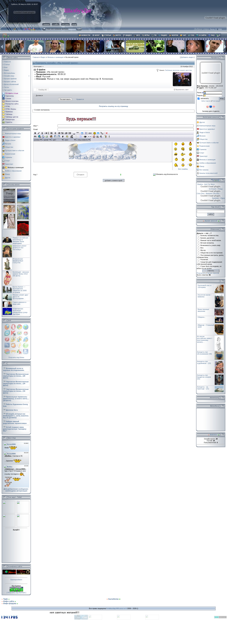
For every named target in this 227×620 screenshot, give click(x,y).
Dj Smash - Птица (212, 189)
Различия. (204, 259)
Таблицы (8, 114)
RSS (220, 29)
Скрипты (8, 122)
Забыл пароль (205, 101)
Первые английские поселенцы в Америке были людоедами (20, 240)
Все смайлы (183, 169)
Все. (202, 248)
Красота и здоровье (12, 137)
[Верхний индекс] (77, 133)
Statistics (213, 435)
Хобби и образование (13, 171)
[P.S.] (35, 136)
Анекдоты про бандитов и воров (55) (204, 377)
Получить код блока (16, 357)
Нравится (80, 99)
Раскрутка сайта (11, 104)
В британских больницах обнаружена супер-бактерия (20, 311)
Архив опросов (213, 273)
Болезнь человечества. (209, 235)
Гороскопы (9, 96)
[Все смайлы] (94, 133)
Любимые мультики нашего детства (178, 70)
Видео (43, 57)
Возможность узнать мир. (210, 245)
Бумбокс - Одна (214, 198)
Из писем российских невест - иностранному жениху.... (205, 339)
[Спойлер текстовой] (76, 136)
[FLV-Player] (97, 136)
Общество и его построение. (211, 253)
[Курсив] (38, 133)
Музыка (8, 144)
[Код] (63, 136)
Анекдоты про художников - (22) (204, 362)
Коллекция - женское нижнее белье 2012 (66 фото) (21, 274)
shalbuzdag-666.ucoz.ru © (117, 608)
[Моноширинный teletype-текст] (85, 136)
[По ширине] (62, 133)
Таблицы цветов (11, 117)
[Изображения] (182, 79)
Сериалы (8, 157)
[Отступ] (66, 133)
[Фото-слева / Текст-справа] (55, 136)
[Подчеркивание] (42, 133)
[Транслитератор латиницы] (101, 133)
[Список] (86, 133)
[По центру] (55, 133)
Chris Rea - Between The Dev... (212, 193)
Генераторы (10, 119)
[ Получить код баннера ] (16, 592)
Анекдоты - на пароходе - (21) (203, 388)
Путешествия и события (14, 150)
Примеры (9, 112)
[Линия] (89, 136)
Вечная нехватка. (207, 243)
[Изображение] (46, 136)
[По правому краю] (59, 133)
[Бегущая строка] (46, 133)
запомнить (204, 98)
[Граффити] (105, 136)
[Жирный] (35, 133)
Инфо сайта (8, 601)
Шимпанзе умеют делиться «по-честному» (19, 247)
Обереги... (202, 317)
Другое (7, 178)
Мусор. (203, 250)
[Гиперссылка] (39, 136)
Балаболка (113, 599)
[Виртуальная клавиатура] (98, 133)
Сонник (8, 98)
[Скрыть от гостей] (90, 133)
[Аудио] (101, 136)
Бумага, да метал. (207, 238)
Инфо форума (9, 603)
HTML (7, 106)
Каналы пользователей (208, 173)
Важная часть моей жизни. (210, 240)
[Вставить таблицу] (82, 133)
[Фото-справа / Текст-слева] (58, 136)
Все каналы (203, 170)
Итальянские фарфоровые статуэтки (18, 261)
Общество (9, 147)
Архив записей (211, 221)
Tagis (5, 599)
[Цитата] (67, 136)
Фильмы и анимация (16, 167)
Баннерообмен (16, 580)
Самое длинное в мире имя (19, 303)
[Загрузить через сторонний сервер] (51, 136)
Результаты (201, 273)
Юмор (7, 174)
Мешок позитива (11, 101)
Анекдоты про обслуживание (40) (204, 353)
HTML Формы (10, 109)
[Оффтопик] (72, 136)
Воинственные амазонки (203, 310)
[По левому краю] (52, 133)
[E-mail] (43, 136)
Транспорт (9, 164)
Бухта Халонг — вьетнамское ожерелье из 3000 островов (20, 289)
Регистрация (216, 101)
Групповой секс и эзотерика (204, 286)
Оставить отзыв (11, 93)
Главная (36, 57)
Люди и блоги (10, 140)
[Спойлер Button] (80, 136)
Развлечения (10, 154)
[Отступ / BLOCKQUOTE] (69, 133)
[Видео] (94, 136)
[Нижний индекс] (74, 133)
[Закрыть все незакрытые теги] (106, 133)
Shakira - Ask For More (208, 184)
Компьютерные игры (13, 133)
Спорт (7, 161)
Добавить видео (187, 57)
